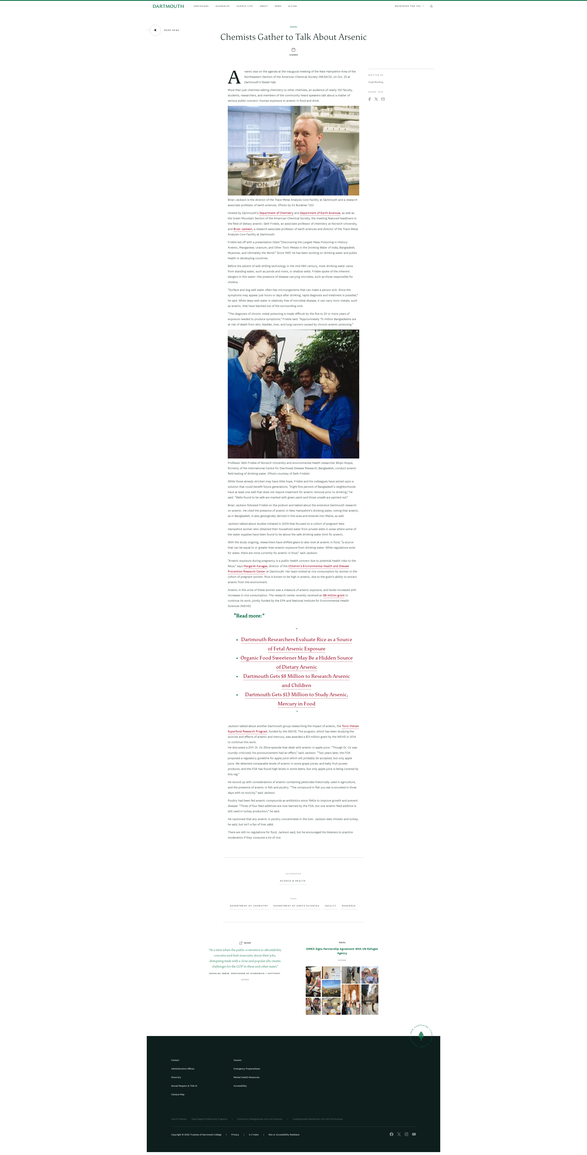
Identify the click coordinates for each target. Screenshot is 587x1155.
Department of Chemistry (276, 213)
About (264, 6)
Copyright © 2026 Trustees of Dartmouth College (196, 1134)
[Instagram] (406, 1135)
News (278, 6)
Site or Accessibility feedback (284, 1134)
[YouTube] (414, 1135)
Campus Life (245, 6)
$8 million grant (334, 595)
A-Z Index (254, 1134)
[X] (399, 1135)
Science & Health (293, 881)
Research (349, 906)
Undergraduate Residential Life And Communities (318, 1119)
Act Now (313, 1087)
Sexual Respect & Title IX (184, 1085)
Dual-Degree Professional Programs (209, 1119)
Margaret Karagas (255, 566)
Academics (223, 6)
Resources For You (408, 6)
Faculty (331, 906)
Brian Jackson (242, 229)
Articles (293, 27)
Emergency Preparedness (247, 1068)
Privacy (235, 1134)
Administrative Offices (182, 1068)
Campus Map (178, 1094)
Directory (176, 1077)
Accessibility (240, 1085)
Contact (175, 1060)
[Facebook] (391, 1135)
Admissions (201, 6)
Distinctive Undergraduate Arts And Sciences (260, 1119)
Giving (292, 6)
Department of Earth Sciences (320, 213)
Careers (238, 1060)
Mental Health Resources (246, 1077)
